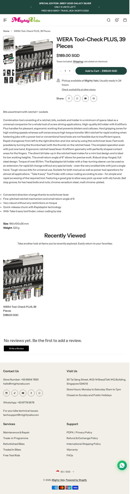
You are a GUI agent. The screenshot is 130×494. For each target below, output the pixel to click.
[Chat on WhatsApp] (119, 465)
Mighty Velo (57, 483)
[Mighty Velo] (26, 20)
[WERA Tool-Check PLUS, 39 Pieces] (23, 276)
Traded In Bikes (12, 452)
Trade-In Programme (15, 441)
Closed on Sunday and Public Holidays (87, 398)
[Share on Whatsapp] (77, 98)
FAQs (68, 458)
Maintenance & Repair (16, 435)
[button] (31, 7)
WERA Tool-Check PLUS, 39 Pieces (90, 42)
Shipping (78, 61)
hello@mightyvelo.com (16, 386)
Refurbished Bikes (14, 446)
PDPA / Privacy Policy (78, 435)
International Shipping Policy (82, 446)
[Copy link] (93, 98)
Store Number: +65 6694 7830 (21, 382)
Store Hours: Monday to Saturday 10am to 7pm (92, 392)
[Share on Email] (85, 98)
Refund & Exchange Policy (81, 441)
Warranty (71, 452)
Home (6, 31)
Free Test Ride (11, 458)
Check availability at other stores (79, 89)
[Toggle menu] (5, 20)
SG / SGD (64, 474)
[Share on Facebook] (69, 98)
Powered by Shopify (75, 483)
